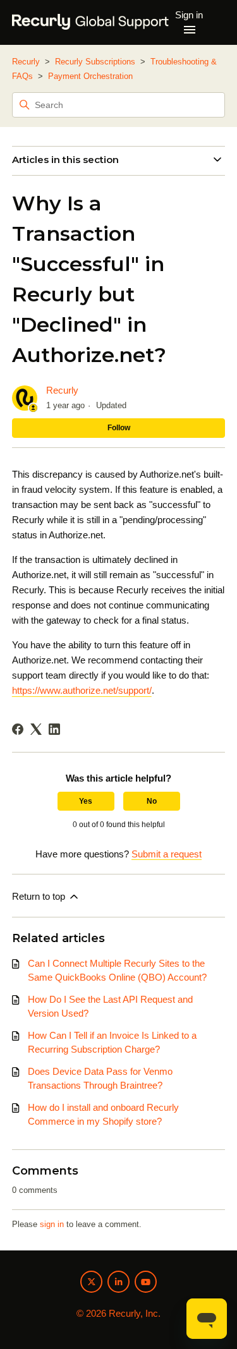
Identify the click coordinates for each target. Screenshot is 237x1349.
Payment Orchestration (90, 76)
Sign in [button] (189, 14)
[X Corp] (36, 729)
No (152, 801)
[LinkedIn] (54, 729)
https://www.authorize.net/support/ (82, 690)
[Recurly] (90, 22)
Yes (85, 801)
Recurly (26, 61)
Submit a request (166, 854)
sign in (52, 1224)
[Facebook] (17, 729)
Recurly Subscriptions (95, 61)
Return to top (40, 896)
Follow (118, 427)
